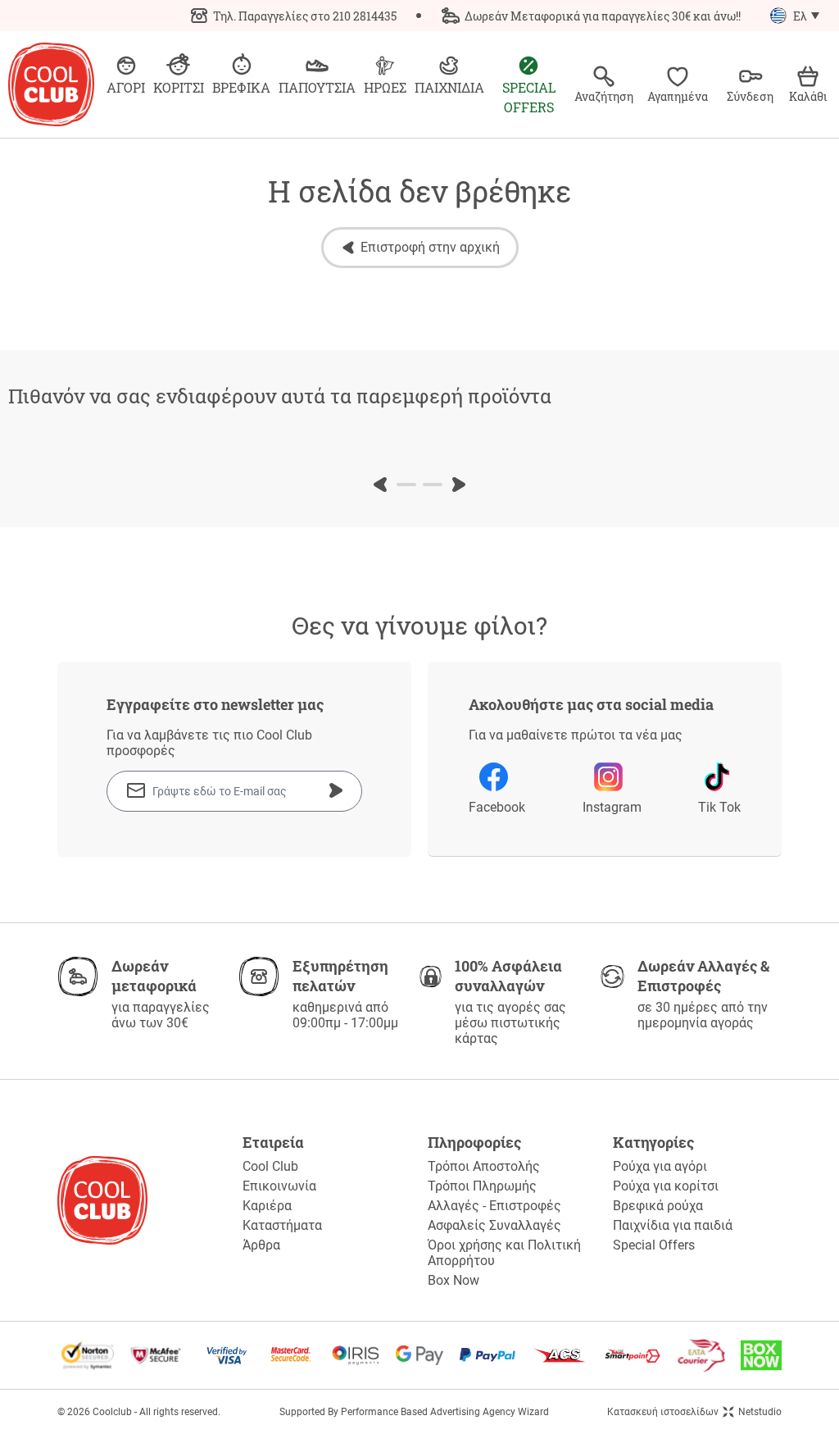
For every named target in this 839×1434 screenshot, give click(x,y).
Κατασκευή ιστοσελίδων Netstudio (694, 1412)
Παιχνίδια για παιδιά (672, 1225)
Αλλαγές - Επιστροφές (494, 1205)
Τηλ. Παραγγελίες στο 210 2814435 (305, 16)
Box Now (453, 1280)
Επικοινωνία (279, 1186)
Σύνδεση (750, 96)
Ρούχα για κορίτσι (666, 1186)
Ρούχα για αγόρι (660, 1166)
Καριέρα (267, 1205)
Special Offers (654, 1245)
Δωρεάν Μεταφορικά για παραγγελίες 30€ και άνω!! (603, 16)
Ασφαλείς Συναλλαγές (494, 1225)
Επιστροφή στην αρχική (430, 247)
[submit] (336, 790)
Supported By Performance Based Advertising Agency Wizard (414, 1412)
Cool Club (270, 1166)
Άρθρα (261, 1245)
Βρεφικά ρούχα (658, 1205)
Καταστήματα (282, 1225)
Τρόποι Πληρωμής (482, 1186)
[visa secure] (227, 1355)
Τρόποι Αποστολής (484, 1166)
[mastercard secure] (290, 1355)
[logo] (51, 85)
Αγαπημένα (677, 96)
